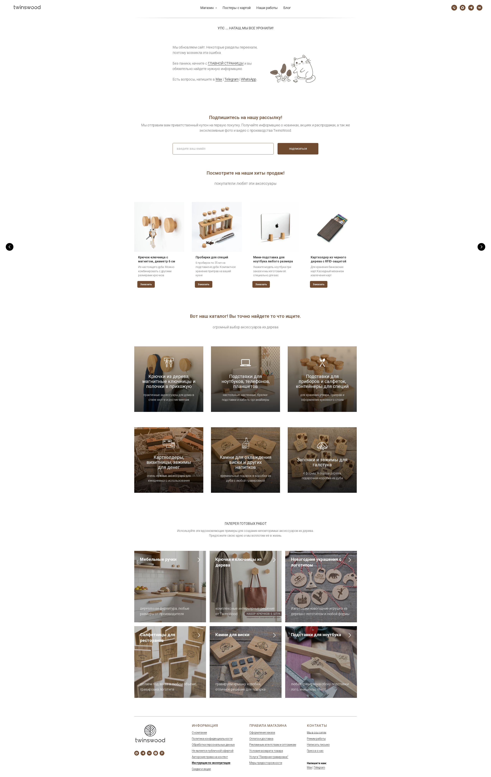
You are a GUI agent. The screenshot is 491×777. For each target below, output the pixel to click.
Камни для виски (232, 634)
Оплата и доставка (261, 738)
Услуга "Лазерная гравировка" (268, 756)
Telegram (231, 79)
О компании (199, 732)
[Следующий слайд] (481, 247)
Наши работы (267, 8)
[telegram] (143, 753)
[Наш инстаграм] (155, 753)
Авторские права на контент (210, 756)
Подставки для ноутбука (316, 634)
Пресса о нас (315, 750)
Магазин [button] (207, 8)
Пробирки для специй (212, 257)
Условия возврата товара (266, 750)
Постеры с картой (236, 8)
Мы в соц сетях (316, 732)
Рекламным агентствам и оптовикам (272, 744)
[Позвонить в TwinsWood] (454, 8)
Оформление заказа (262, 732)
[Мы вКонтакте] (149, 753)
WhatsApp (248, 79)
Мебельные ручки (158, 559)
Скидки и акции (201, 768)
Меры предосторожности (265, 762)
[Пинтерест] (162, 753)
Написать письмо (318, 744)
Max (219, 79)
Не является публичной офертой (212, 750)
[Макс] (136, 753)
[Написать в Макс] (462, 8)
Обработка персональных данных (213, 744)
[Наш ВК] (479, 8)
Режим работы (316, 738)
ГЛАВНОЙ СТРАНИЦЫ (226, 63)
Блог (287, 8)
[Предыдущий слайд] (9, 247)
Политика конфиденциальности (212, 738)
